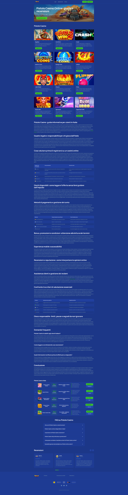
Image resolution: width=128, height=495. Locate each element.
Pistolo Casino (72, 279)
